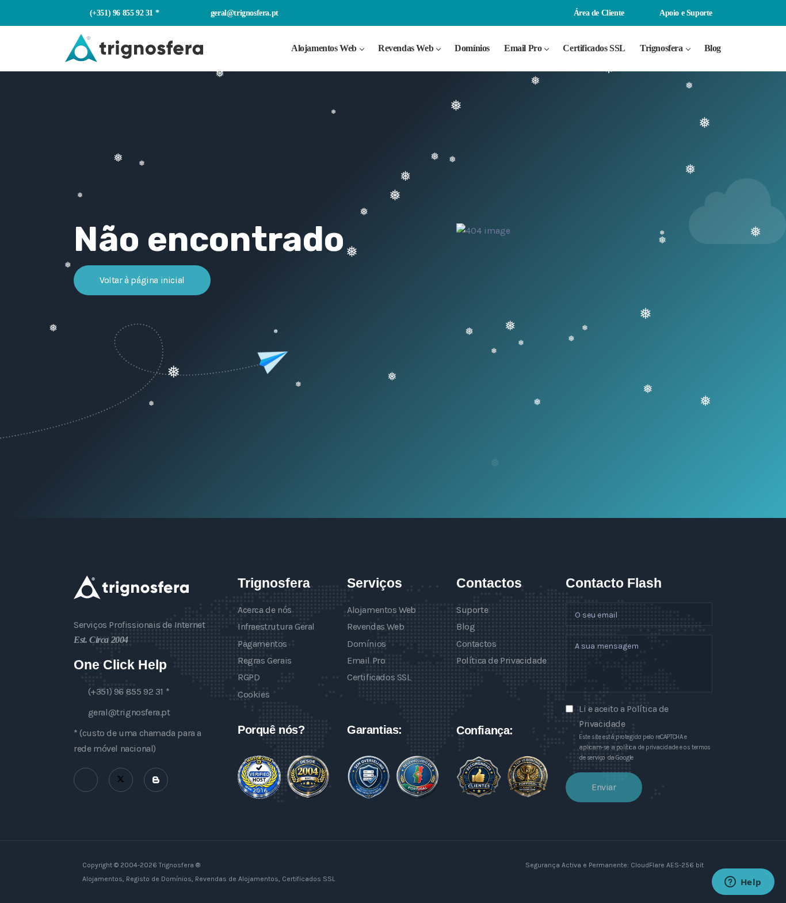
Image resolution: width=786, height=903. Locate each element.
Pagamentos (262, 643)
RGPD (249, 677)
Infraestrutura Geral (276, 626)
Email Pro (522, 48)
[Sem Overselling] (368, 777)
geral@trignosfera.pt (244, 12)
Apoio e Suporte (685, 12)
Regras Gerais (265, 660)
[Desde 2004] (308, 776)
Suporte (472, 609)
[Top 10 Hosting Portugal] (527, 776)
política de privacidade (647, 747)
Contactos (476, 643)
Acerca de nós (265, 609)
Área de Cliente (597, 12)
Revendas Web (405, 48)
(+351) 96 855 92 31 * (124, 12)
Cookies (253, 694)
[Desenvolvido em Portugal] (417, 777)
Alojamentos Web (324, 48)
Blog (712, 48)
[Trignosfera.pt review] (259, 777)
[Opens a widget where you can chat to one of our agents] (742, 882)
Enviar (604, 787)
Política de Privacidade (501, 660)
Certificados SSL (594, 48)
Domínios (472, 48)
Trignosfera (661, 48)
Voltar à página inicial (142, 280)
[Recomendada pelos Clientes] (478, 777)
